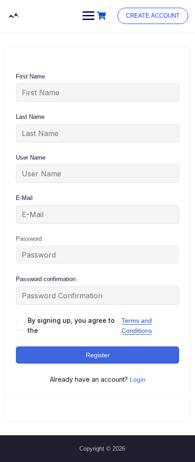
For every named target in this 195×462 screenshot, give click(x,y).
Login (138, 379)
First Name (30, 76)
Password (29, 238)
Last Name (30, 116)
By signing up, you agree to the (90, 325)
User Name (30, 157)
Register (98, 355)
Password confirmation (46, 279)
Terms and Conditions (137, 325)
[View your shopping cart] (102, 15)
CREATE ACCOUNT (153, 15)
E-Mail (24, 198)
